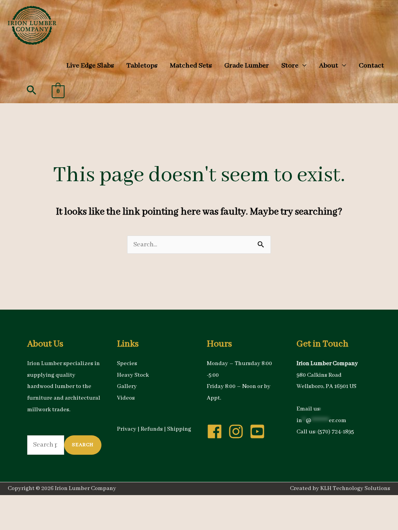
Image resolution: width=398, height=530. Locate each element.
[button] (31, 90)
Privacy (126, 429)
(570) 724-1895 (336, 431)
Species (127, 363)
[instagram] (238, 431)
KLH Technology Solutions (355, 488)
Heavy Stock (133, 375)
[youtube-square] (260, 431)
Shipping (179, 429)
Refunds (152, 429)
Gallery (127, 386)
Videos (126, 398)
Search (83, 445)
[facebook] (217, 431)
